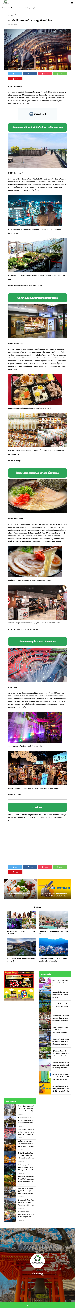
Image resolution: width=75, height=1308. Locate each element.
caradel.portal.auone (21, 629)
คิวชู (12, 16)
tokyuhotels (18, 518)
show (43, 114)
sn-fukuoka (18, 343)
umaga (18, 460)
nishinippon (21, 795)
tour (15, 687)
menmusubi (34, 629)
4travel (40, 285)
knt (15, 795)
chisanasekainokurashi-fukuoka (25, 285)
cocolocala (18, 86)
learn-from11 (18, 173)
